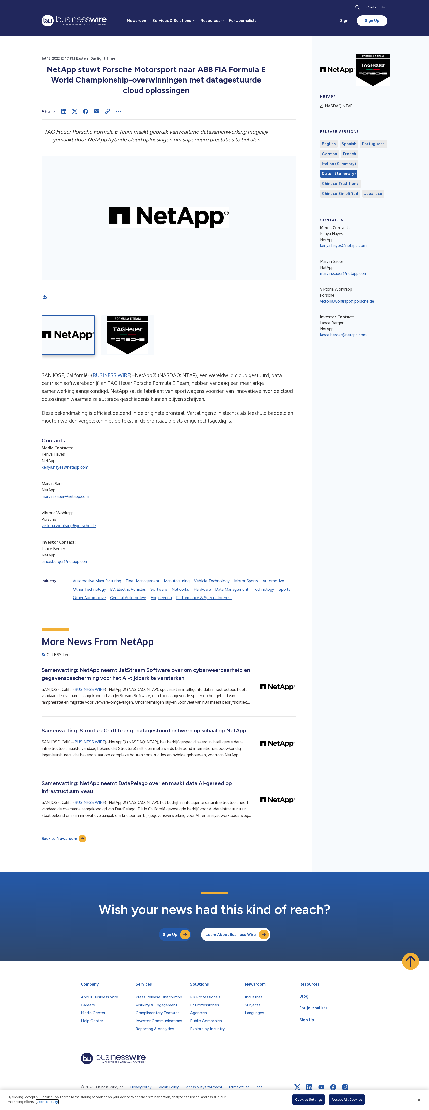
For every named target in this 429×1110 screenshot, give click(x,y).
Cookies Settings (308, 1099)
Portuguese (373, 144)
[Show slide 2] (127, 335)
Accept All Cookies (347, 1099)
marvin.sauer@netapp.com (65, 496)
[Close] (419, 1100)
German (329, 154)
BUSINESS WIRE (111, 375)
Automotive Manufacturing (97, 580)
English (329, 144)
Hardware (202, 589)
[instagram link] (345, 1087)
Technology (263, 589)
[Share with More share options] (118, 111)
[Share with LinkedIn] (64, 111)
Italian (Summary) (339, 164)
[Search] (357, 7)
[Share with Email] (97, 111)
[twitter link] (297, 1087)
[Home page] (74, 20)
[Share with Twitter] (75, 111)
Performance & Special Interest (204, 597)
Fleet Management (142, 580)
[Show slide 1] (68, 335)
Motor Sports (246, 580)
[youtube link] (321, 1087)
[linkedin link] (309, 1087)
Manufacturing (177, 580)
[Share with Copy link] (107, 111)
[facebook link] (333, 1087)
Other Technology (89, 589)
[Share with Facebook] (86, 111)
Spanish (349, 144)
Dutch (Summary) (339, 174)
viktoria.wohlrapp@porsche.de (69, 525)
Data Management (231, 589)
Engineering (161, 597)
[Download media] (45, 297)
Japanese (373, 193)
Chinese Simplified (340, 193)
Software (158, 589)
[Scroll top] (410, 961)
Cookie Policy (47, 1102)
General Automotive (128, 597)
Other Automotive (89, 597)
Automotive (273, 580)
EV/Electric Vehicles (128, 589)
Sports (284, 589)
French (349, 154)
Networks (180, 589)
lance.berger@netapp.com (65, 561)
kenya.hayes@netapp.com (65, 467)
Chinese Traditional (340, 183)
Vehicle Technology (212, 580)
